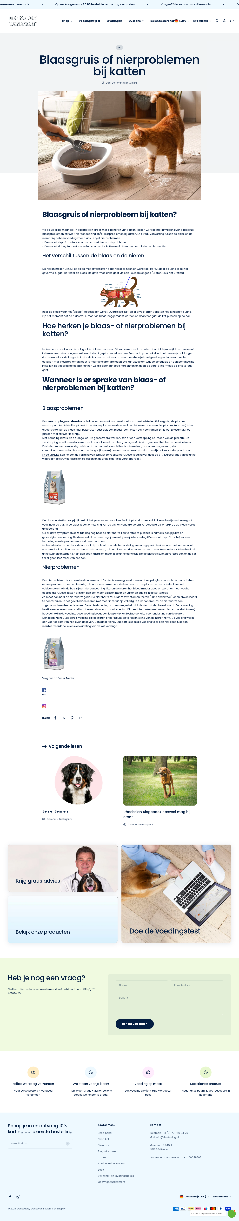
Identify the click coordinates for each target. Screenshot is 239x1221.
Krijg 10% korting (119, 641)
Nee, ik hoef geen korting (119, 652)
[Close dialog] (152, 565)
